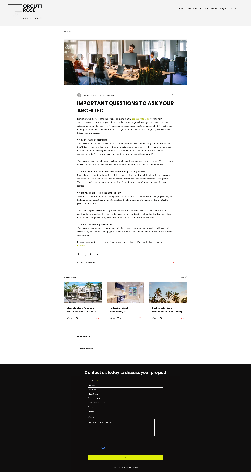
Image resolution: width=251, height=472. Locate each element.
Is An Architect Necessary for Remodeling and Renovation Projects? (123, 309)
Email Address (94, 398)
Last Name (92, 389)
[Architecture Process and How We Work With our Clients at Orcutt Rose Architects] (83, 292)
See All (184, 277)
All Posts (67, 31)
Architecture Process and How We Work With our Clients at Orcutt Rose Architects (81, 309)
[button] (183, 32)
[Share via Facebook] (78, 254)
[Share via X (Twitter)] (85, 254)
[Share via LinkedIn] (91, 254)
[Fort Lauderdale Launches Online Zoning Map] (168, 292)
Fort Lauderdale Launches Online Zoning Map (167, 309)
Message (91, 417)
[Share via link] (97, 254)
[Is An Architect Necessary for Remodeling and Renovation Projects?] (125, 292)
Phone (90, 407)
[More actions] (172, 95)
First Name (92, 381)
